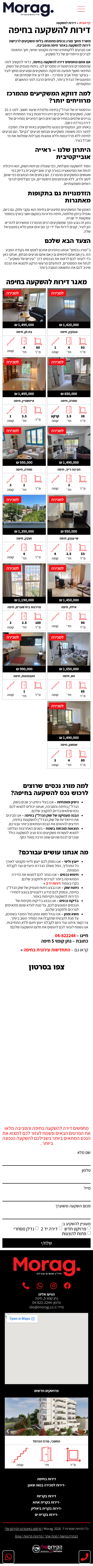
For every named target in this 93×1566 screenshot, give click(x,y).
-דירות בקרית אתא (46, 1502)
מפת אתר (51, 1536)
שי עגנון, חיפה (69, 538)
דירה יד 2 (49, 1228)
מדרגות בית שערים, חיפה (24, 607)
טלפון (86, 1170)
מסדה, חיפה (69, 401)
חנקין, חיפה (24, 538)
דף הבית (85, 23)
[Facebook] (67, 1285)
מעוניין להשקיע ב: (76, 1224)
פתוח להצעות (74, 1233)
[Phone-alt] (26, 1285)
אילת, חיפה (69, 607)
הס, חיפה (69, 676)
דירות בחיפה (46, 1478)
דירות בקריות (46, 1496)
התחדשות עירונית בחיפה (47, 950)
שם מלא (84, 1152)
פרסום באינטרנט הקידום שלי (23, 1528)
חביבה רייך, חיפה (68, 469)
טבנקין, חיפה (69, 332)
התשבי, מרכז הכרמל (46, 1441)
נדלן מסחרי (24, 1228)
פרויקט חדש (75, 1228)
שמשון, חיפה (69, 744)
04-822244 (65, 935)
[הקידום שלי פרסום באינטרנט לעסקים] (46, 1551)
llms (18, 1536)
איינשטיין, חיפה (24, 401)
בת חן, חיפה (24, 332)
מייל (87, 1188)
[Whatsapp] (8, 1557)
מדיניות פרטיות (33, 1536)
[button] (81, 9)
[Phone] (84, 1557)
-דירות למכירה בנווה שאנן (47, 1485)
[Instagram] (53, 1285)
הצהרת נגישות (69, 1536)
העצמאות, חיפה (24, 676)
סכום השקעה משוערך (73, 1206)
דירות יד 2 (53, 883)
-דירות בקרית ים (46, 1514)
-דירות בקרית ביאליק (46, 1508)
